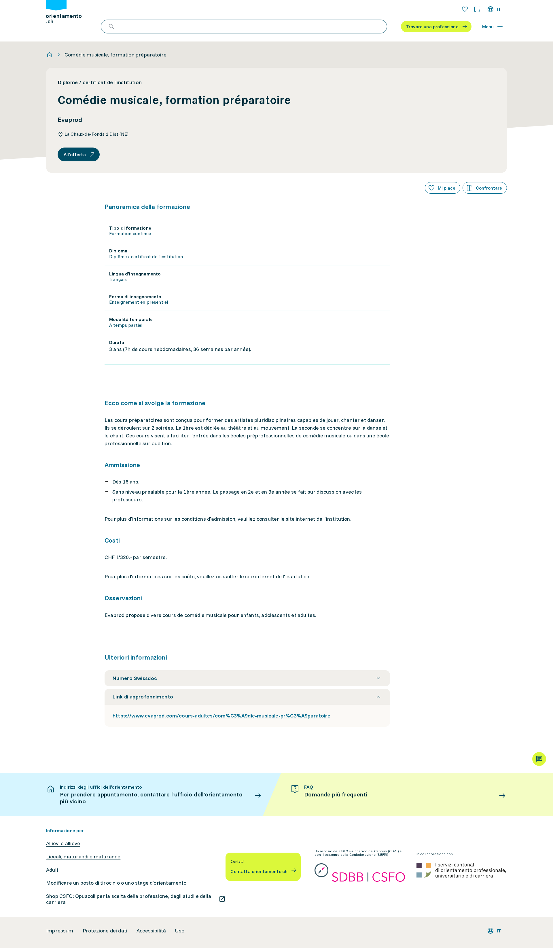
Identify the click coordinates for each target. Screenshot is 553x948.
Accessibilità (151, 931)
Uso (179, 931)
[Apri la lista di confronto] (477, 9)
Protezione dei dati (105, 931)
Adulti (53, 870)
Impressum (59, 931)
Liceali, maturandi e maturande (83, 856)
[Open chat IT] (539, 759)
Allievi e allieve (63, 843)
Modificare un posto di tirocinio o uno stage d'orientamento (116, 883)
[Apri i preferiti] (465, 9)
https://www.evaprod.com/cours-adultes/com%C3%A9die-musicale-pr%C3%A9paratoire (221, 715)
